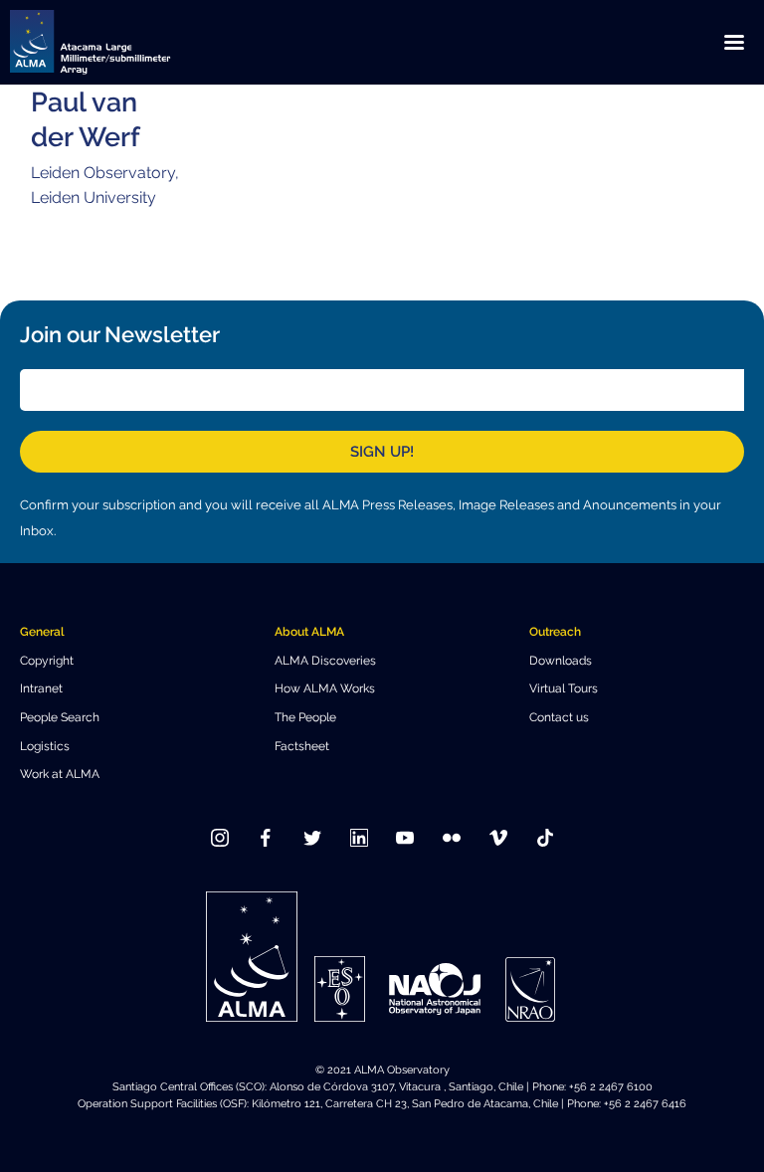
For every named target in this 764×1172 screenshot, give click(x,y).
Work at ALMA (59, 773)
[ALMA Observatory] (114, 42)
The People (305, 716)
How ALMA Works (325, 688)
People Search (59, 716)
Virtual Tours (563, 688)
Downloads (560, 660)
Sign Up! (382, 452)
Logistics (45, 745)
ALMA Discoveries (325, 660)
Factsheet (302, 745)
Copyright (47, 660)
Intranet (41, 688)
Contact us (559, 716)
